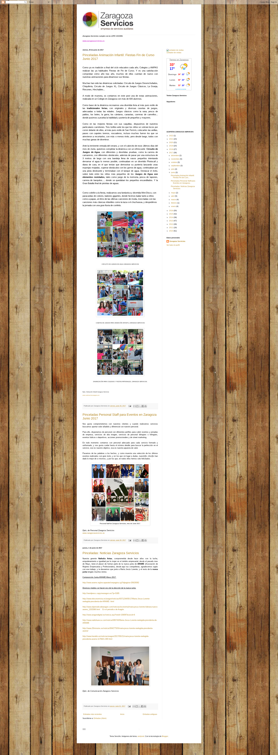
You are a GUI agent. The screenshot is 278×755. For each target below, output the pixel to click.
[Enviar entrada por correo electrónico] (130, 406)
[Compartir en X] (140, 406)
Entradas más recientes (92, 714)
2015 (171, 214)
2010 (171, 231)
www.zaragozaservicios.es (94, 533)
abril (173, 196)
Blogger (165, 736)
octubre (174, 162)
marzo (174, 200)
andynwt (141, 736)
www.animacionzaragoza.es (91, 395)
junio (173, 172)
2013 (171, 221)
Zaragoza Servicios (177, 241)
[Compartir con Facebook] (142, 406)
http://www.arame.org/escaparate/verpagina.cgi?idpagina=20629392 (111, 583)
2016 (171, 211)
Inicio (122, 714)
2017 (171, 153)
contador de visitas (174, 53)
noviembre (175, 159)
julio (173, 169)
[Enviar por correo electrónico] (134, 406)
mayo (173, 193)
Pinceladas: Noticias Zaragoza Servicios (111, 553)
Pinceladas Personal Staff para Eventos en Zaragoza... (183, 182)
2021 (171, 139)
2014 (171, 217)
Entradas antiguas (150, 714)
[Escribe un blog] (137, 406)
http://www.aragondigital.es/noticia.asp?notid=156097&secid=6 (109, 615)
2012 (171, 224)
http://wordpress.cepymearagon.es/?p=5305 (101, 593)
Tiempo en (174, 60)
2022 (171, 136)
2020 (171, 142)
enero (173, 206)
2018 (171, 149)
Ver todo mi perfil (173, 245)
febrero (174, 203)
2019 (171, 146)
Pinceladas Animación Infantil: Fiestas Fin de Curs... (182, 177)
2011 (171, 228)
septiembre (175, 166)
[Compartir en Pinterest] (145, 406)
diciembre (175, 156)
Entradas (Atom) (100, 718)
